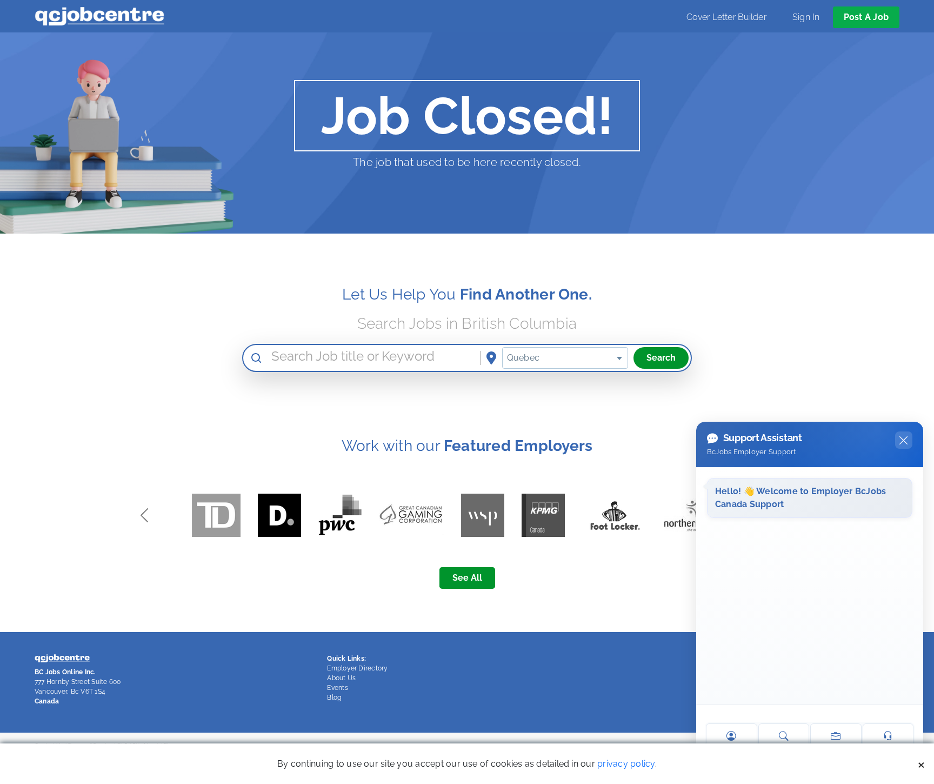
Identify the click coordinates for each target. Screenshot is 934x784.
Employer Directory (357, 668)
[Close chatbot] (903, 440)
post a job (866, 17)
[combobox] (565, 358)
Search (661, 358)
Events (337, 688)
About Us (341, 678)
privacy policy (626, 764)
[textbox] (565, 358)
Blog (334, 697)
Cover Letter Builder (726, 17)
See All (467, 578)
